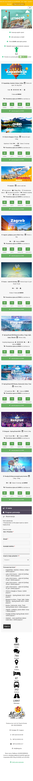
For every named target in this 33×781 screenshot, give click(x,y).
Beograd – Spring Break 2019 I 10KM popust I (18, 596)
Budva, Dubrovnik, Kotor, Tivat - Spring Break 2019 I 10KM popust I (17, 606)
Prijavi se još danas (19, 4)
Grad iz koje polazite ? (11, 556)
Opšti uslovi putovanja (18, 762)
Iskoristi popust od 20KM (17, 209)
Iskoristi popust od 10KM (17, 159)
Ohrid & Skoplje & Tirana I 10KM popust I (16, 592)
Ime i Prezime (8, 532)
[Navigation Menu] (30, 7)
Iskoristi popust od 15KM (17, 499)
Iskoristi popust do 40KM (17, 309)
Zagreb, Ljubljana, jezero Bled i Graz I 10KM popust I (17, 610)
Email (5, 539)
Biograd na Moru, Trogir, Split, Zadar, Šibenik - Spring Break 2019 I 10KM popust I (17, 601)
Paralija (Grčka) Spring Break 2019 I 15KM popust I (17, 614)
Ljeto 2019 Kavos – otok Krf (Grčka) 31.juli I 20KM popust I (17, 587)
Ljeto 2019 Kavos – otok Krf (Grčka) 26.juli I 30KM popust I (17, 583)
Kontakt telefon (9, 546)
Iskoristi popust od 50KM (17, 111)
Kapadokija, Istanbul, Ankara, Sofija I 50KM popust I (17, 570)
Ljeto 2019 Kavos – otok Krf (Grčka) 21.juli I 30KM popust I (17, 579)
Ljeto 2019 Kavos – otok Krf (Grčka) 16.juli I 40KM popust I (17, 575)
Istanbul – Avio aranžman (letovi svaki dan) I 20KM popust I (16, 619)
